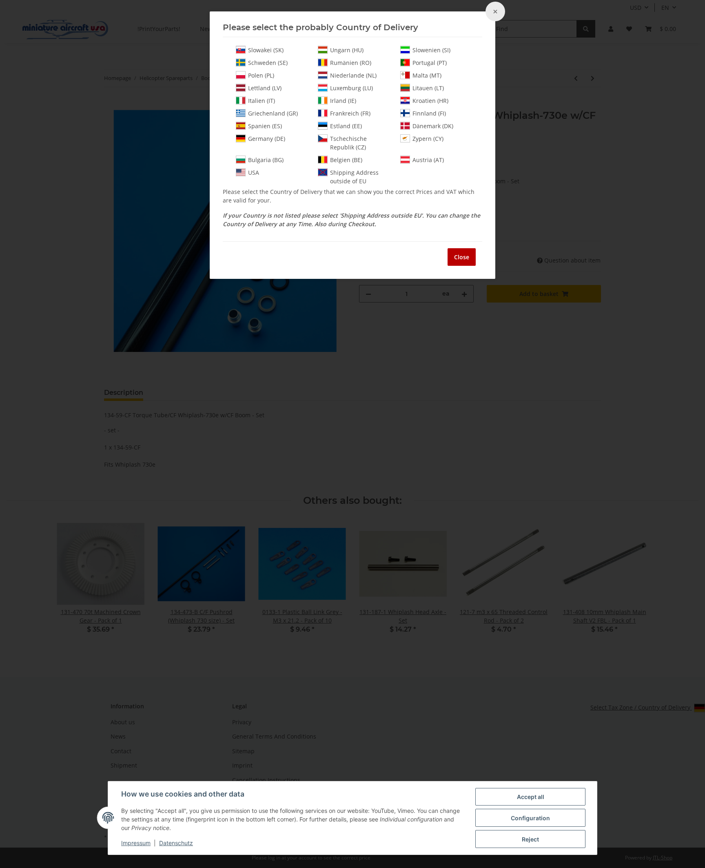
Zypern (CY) (427, 138)
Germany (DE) (266, 138)
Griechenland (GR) (273, 113)
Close (461, 257)
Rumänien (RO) (350, 63)
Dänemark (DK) (432, 126)
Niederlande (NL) (353, 75)
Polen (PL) (261, 75)
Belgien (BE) (346, 160)
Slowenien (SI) (431, 50)
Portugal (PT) (429, 63)
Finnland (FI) (429, 113)
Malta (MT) (426, 75)
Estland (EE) (346, 126)
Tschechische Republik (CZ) (348, 143)
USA (253, 172)
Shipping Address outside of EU (354, 177)
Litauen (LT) (428, 88)
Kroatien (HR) (430, 101)
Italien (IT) (261, 101)
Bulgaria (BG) (266, 160)
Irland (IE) (343, 101)
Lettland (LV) (265, 88)
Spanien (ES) (265, 126)
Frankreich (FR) (350, 113)
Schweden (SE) (268, 63)
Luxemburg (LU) (351, 88)
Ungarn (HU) (347, 50)
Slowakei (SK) (266, 50)
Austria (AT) (428, 160)
